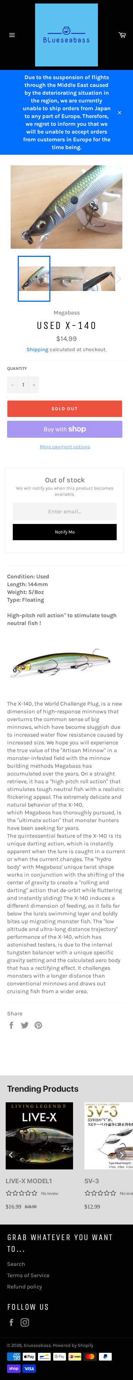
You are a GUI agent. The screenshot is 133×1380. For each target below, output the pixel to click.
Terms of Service (28, 1275)
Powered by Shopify (73, 1345)
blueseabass (37, 1345)
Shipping (37, 349)
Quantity (17, 368)
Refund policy (24, 1286)
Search (16, 1264)
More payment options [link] (65, 447)
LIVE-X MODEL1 (29, 1181)
